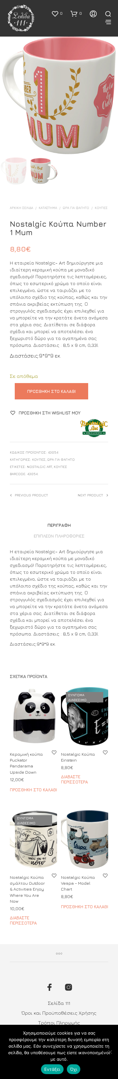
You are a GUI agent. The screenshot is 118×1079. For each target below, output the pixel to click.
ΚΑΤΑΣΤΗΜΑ (48, 208)
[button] (57, 13)
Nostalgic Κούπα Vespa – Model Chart (78, 883)
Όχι (73, 1069)
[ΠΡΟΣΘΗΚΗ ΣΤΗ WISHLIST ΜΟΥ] (54, 752)
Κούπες (101, 208)
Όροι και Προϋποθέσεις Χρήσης (59, 1013)
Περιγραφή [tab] (59, 525)
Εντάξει (52, 1069)
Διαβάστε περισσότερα (74, 779)
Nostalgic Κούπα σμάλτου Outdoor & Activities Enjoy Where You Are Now (27, 889)
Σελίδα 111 (59, 1003)
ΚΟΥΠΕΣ (60, 467)
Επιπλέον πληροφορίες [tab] (59, 536)
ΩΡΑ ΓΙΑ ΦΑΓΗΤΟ (76, 208)
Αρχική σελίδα (21, 208)
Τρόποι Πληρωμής (59, 1022)
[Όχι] (110, 1052)
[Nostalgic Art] (94, 428)
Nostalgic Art (39, 467)
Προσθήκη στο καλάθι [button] (33, 789)
